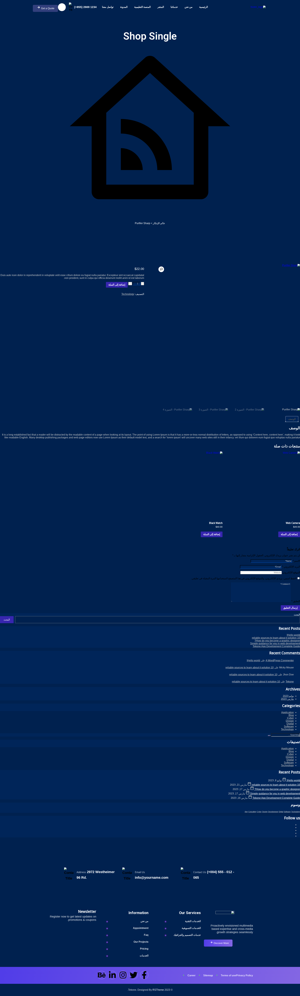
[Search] (269, 735)
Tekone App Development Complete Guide (276, 646)
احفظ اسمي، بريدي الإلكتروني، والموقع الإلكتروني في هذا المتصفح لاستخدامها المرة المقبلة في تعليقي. (243, 578)
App (246, 812)
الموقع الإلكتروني (291, 572)
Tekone (290, 681)
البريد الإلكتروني (291, 566)
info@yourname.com (151, 877)
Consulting (252, 812)
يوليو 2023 (288, 696)
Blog (291, 715)
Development (273, 812)
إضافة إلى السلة (116, 284)
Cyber (290, 718)
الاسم (296, 561)
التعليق (295, 601)
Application (287, 712)
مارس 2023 (287, 699)
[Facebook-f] (144, 975)
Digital (290, 723)
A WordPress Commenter (280, 660)
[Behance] (102, 975)
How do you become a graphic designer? (277, 640)
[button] (161, 269)
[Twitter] (133, 975)
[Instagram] (123, 975)
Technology (127, 294)
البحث (297, 614)
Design (290, 721)
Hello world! (293, 635)
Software (289, 726)
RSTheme (158, 989)
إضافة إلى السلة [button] (289, 534)
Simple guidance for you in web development (275, 643)
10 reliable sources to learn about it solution (276, 637)
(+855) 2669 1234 (85, 7)
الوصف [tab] (292, 419)
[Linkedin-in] (112, 975)
